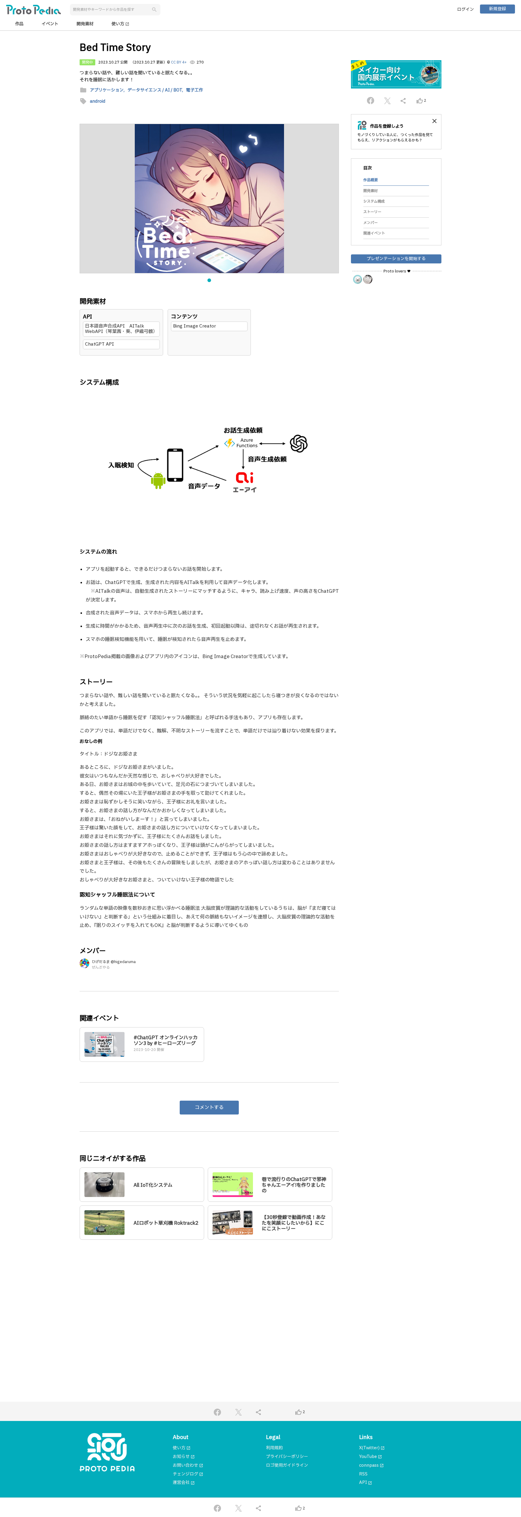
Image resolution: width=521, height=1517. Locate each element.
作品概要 (370, 180)
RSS (363, 1474)
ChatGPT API (99, 344)
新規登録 (497, 9)
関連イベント (374, 233)
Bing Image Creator (194, 326)
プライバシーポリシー (287, 1456)
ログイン (465, 9)
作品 (19, 24)
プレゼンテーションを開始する (396, 259)
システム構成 (374, 201)
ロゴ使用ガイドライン (287, 1465)
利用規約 (274, 1448)
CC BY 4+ (179, 62)
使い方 (120, 24)
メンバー (370, 222)
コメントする (209, 1107)
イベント (50, 24)
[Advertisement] (209, 1302)
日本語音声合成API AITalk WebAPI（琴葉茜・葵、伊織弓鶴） (121, 329)
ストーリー (372, 212)
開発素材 (85, 24)
